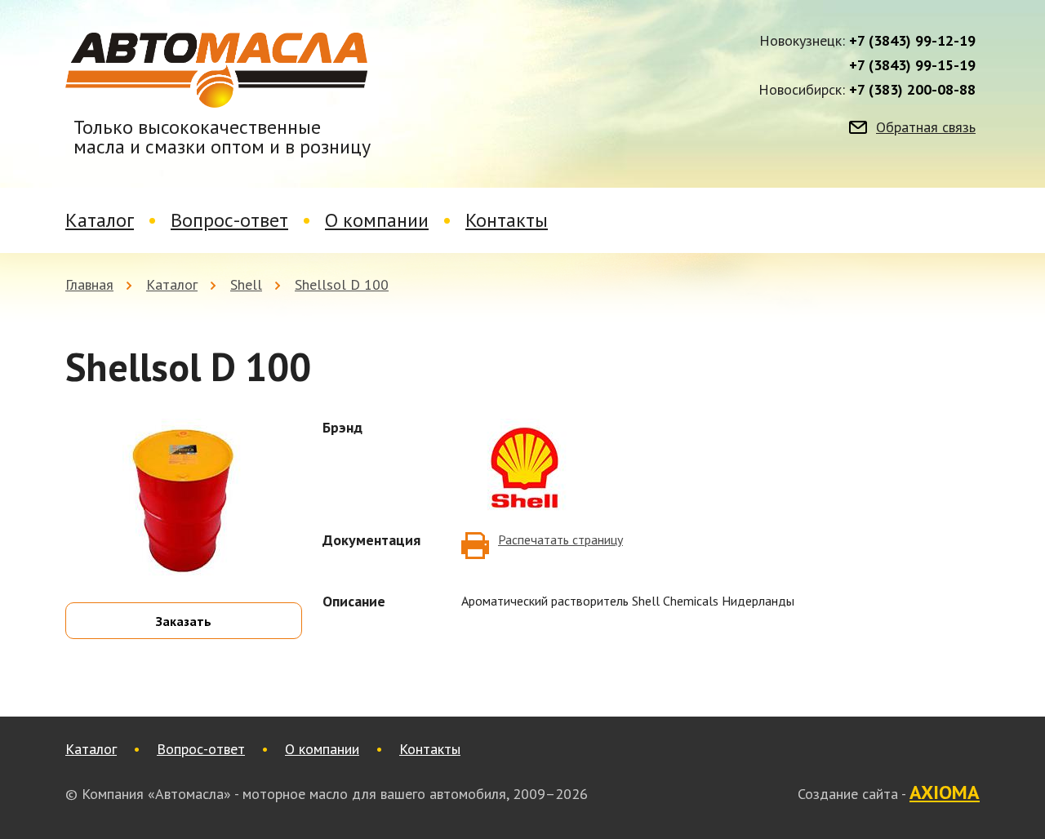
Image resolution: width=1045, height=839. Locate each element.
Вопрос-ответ (229, 220)
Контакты (506, 220)
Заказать (183, 621)
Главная (89, 284)
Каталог (99, 220)
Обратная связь (926, 127)
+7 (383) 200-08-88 (912, 90)
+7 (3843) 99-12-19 (912, 41)
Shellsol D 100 (342, 284)
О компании (377, 220)
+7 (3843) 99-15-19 (912, 65)
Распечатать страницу (560, 539)
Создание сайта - (889, 793)
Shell (246, 284)
